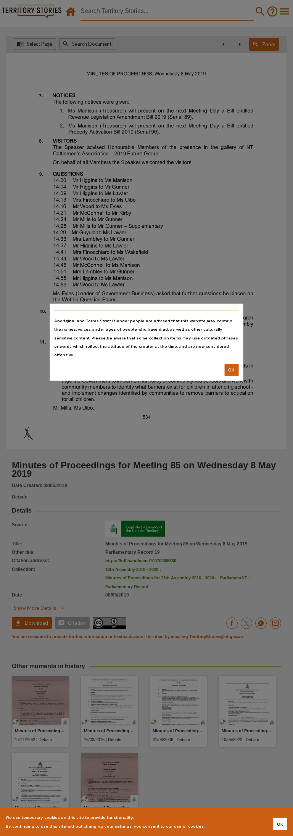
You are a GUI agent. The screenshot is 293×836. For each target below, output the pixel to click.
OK (231, 370)
